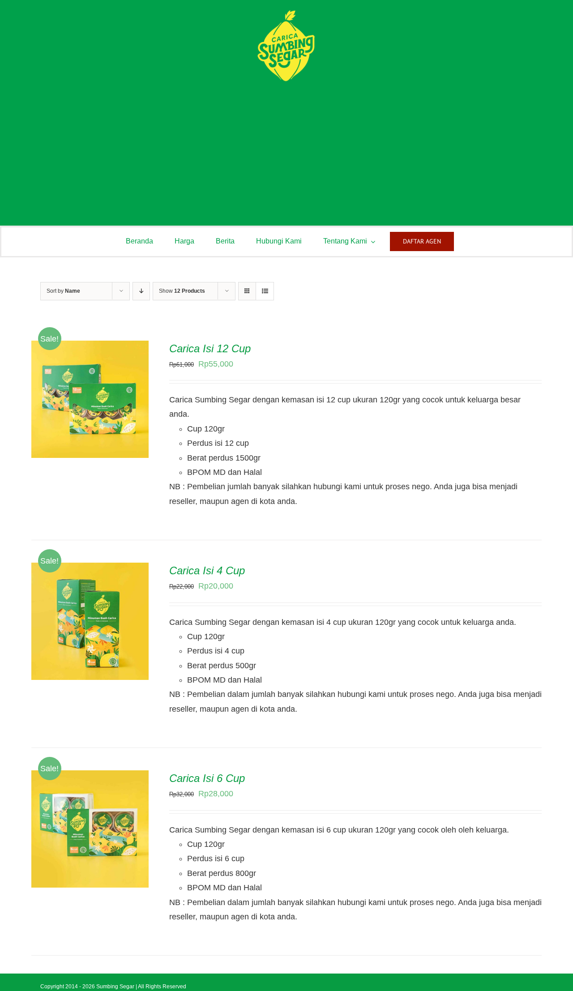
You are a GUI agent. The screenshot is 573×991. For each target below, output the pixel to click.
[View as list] (265, 291)
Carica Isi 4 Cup (207, 570)
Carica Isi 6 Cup (207, 778)
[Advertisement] (286, 149)
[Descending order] (141, 291)
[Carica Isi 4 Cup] (90, 569)
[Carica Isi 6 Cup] (90, 777)
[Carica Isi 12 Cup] (90, 347)
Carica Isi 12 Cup (210, 348)
